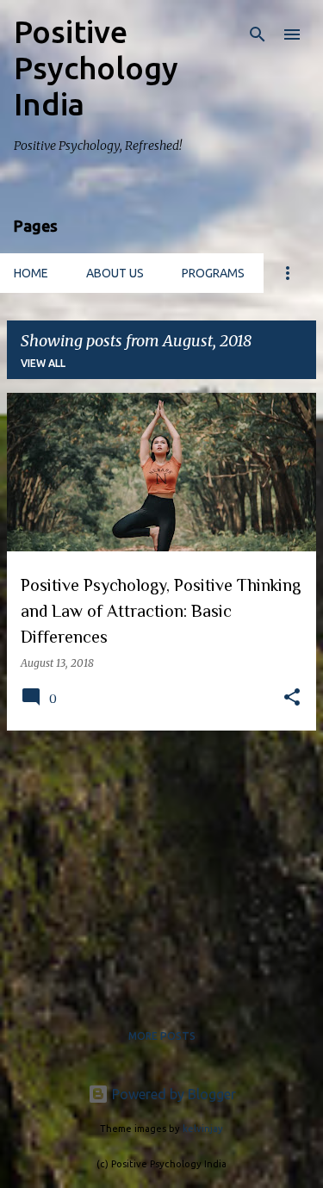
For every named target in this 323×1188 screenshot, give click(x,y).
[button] (292, 698)
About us (115, 273)
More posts (162, 1036)
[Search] (257, 34)
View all (43, 363)
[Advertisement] (161, 865)
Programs (213, 273)
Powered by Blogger (172, 1094)
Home (31, 273)
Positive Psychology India (96, 67)
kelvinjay (203, 1128)
